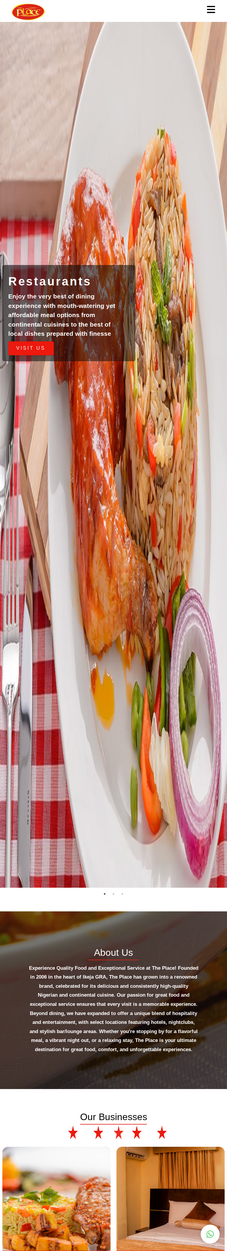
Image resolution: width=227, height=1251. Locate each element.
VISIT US (31, 348)
